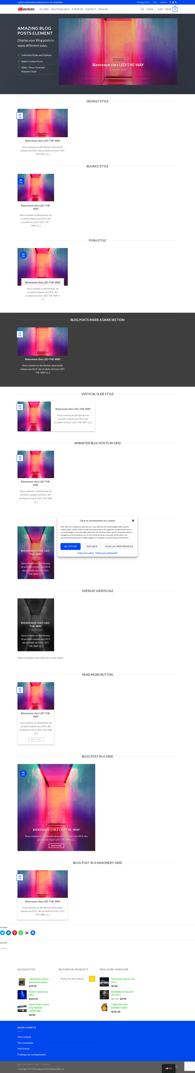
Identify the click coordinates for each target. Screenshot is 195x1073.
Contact (163, 2)
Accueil (44, 9)
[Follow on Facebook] (170, 2)
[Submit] (92, 979)
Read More (35, 739)
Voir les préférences (119, 546)
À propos (77, 9)
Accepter (70, 546)
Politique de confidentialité (106, 553)
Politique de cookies (86, 553)
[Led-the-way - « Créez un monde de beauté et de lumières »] (26, 9)
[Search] (142, 9)
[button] (133, 520)
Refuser (92, 546)
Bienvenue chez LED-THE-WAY (42, 140)
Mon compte (24, 1036)
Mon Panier (24, 1048)
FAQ (155, 2)
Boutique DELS (143, 2)
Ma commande (25, 1042)
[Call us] (176, 2)
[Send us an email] (173, 2)
